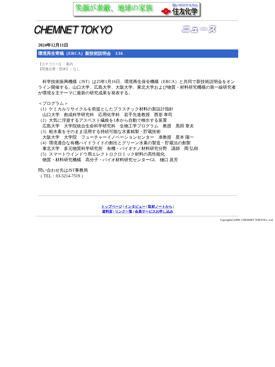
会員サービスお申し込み (154, 211)
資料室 (107, 211)
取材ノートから (160, 206)
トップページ (111, 206)
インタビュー (135, 206)
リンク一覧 (123, 211)
